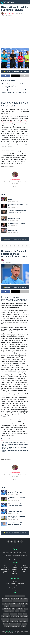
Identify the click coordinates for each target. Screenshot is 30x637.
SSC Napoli (7, 626)
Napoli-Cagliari (24, 616)
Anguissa (13, 596)
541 (17, 225)
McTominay (6, 613)
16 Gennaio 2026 (19, 13)
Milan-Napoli (13, 613)
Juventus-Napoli (6, 608)
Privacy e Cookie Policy (15, 588)
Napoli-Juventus (24, 618)
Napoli (24, 613)
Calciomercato (5, 569)
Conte (14, 601)
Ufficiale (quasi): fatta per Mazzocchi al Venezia (15, 442)
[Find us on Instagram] (15, 541)
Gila (26, 603)
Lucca (25, 608)
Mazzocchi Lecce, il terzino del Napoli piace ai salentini (15, 451)
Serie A (11, 166)
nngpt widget (15, 585)
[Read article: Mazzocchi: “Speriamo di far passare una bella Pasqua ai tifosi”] (4, 524)
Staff (15, 590)
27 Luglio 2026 (12, 513)
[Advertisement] (15, 32)
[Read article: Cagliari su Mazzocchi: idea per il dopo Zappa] (4, 499)
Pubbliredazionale (25, 567)
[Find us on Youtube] (18, 541)
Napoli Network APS (10, 631)
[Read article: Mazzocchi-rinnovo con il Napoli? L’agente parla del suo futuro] (4, 511)
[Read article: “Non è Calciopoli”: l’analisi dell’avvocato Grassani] (4, 218)
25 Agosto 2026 (12, 494)
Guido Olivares (9, 13)
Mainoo (11, 611)
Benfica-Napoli (5, 598)
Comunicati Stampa (5, 572)
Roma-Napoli (12, 623)
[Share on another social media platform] (24, 76)
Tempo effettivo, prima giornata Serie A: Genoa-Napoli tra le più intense (13, 84)
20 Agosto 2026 (12, 500)
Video (24, 571)
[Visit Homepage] (7, 2)
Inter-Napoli (17, 606)
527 (17, 519)
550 (17, 220)
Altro (5, 565)
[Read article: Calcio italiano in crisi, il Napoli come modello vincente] (4, 230)
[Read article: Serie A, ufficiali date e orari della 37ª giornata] (4, 199)
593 (17, 232)
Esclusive (15, 569)
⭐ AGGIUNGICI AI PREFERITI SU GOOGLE (15, 71)
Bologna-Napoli (15, 598)
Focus (15, 571)
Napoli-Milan (5, 621)
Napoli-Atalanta (5, 616)
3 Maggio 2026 (12, 220)
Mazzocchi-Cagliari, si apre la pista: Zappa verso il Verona (14, 448)
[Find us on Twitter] (12, 559)
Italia (23, 606)
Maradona (22, 611)
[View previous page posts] (14, 97)
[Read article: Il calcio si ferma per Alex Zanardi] (4, 225)
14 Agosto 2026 (12, 507)
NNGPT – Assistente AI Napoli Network (15, 583)
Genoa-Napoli (20, 603)
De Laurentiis (12, 603)
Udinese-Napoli (15, 626)
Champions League (6, 601)
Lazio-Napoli (19, 608)
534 (16, 526)
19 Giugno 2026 (12, 519)
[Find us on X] (11, 542)
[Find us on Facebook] (8, 541)
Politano (5, 623)
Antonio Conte (20, 596)
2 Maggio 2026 (12, 225)
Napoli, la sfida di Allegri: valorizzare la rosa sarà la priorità (14, 87)
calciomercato (24, 598)
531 (17, 494)
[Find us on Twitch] (20, 559)
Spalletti (24, 623)
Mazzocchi (7, 459)
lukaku (6, 611)
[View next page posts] (16, 97)
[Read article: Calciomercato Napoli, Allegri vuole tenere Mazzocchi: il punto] (4, 505)
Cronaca (15, 565)
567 (17, 207)
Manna (16, 611)
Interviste (15, 573)
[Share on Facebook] (5, 76)
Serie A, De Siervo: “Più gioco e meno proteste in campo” (15, 90)
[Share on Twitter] (15, 76)
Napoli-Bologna (15, 616)
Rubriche (24, 569)
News (24, 565)
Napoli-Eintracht (14, 618)
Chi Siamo (15, 581)
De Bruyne (4, 603)
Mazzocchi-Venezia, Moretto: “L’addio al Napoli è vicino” (15, 445)
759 (17, 507)
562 (18, 500)
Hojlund (7, 606)
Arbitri (6, 166)
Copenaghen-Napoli (22, 601)
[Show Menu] (28, 2)
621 (17, 201)
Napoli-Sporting (23, 621)
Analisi (5, 567)
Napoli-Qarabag (14, 621)
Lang (13, 608)
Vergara (23, 626)
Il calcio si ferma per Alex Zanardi (16, 223)
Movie (19, 613)
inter (12, 606)
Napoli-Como (5, 618)
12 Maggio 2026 (12, 201)
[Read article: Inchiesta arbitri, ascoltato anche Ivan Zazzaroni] (4, 206)
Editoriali (15, 567)
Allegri (7, 596)
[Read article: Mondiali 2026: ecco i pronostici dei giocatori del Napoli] (4, 518)
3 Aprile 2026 (11, 526)
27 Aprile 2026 (12, 232)
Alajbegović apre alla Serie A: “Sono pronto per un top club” (14, 93)
